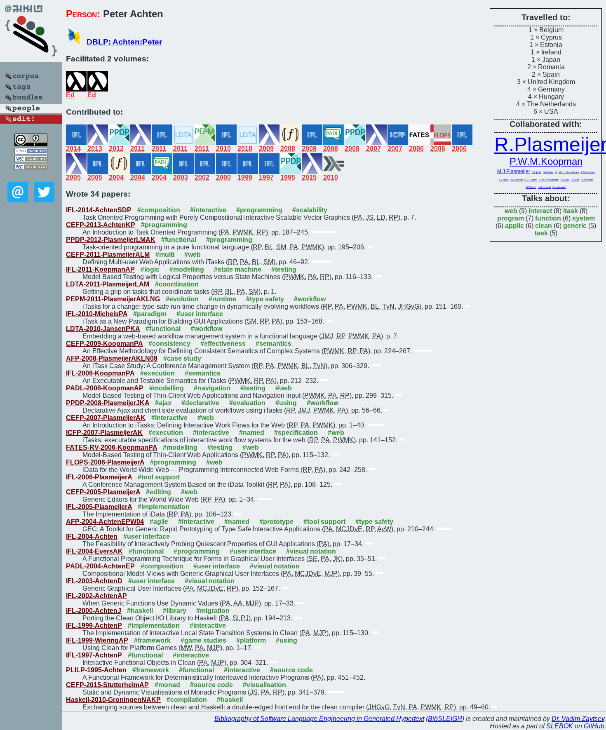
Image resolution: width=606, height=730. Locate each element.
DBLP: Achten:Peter (124, 42)
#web (192, 254)
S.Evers (565, 179)
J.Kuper (575, 179)
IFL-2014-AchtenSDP (99, 210)
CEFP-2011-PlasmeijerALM (108, 254)
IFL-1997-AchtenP (94, 655)
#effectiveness (223, 343)
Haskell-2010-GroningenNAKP (113, 699)
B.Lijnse (536, 172)
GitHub (594, 726)
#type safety (265, 299)
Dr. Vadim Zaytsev (578, 718)
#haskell (140, 610)
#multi (164, 254)
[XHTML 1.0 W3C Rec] (30, 159)
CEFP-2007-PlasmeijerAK (106, 417)
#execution (157, 373)
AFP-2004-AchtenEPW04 (105, 521)
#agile (159, 521)
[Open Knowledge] (30, 151)
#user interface (199, 313)
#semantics (273, 343)
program (510, 218)
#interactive (208, 210)
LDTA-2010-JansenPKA (103, 328)
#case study (182, 358)
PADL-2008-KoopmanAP (104, 388)
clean (543, 225)
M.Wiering (531, 187)
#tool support (159, 477)
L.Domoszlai (544, 187)
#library (174, 610)
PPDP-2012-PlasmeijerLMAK (110, 239)
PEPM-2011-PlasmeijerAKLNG (113, 299)
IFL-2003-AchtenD (94, 580)
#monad (167, 684)
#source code (291, 670)
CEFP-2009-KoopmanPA (104, 343)
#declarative (200, 402)
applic (514, 225)
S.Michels (548, 172)
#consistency (169, 343)
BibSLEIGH (445, 718)
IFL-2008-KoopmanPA (100, 373)
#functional (178, 239)
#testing (283, 269)
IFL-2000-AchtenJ (93, 610)
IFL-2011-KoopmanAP (100, 269)
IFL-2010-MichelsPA (96, 313)
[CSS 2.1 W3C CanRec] (30, 175)
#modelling (186, 269)
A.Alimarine (587, 179)
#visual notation (311, 551)
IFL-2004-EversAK (94, 551)
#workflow (310, 299)
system (583, 218)
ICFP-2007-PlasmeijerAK (104, 432)
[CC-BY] (30, 144)
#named (251, 432)
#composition (158, 210)
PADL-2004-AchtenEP (100, 566)
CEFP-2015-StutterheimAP (107, 684)
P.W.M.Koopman (546, 161)
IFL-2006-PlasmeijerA (99, 477)
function (548, 218)
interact (540, 210)
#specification (296, 432)
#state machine (237, 269)
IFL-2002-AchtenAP (96, 595)
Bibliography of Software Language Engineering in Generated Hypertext (319, 718)
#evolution (182, 299)
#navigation (212, 388)
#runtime (222, 299)
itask (570, 210)
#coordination (177, 284)
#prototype (276, 521)
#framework (152, 640)
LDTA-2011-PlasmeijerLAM (107, 284)
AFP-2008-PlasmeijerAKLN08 (111, 358)
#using (286, 402)
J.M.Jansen (516, 179)
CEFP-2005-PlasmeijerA (103, 491)
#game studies (203, 640)
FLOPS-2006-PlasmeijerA (105, 462)
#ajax (163, 402)
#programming (259, 210)
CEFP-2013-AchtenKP (100, 224)
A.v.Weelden (559, 187)
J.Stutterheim (587, 172)
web (511, 210)
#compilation (187, 699)
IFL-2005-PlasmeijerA (99, 506)
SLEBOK (559, 726)
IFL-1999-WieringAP (97, 640)
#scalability (309, 210)
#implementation (164, 506)
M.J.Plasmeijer (513, 171)
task (541, 233)
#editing (158, 491)
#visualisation (264, 684)
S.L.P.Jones (530, 179)
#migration (213, 610)
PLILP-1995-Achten (96, 670)
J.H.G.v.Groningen (549, 179)
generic (575, 225)
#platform (251, 640)
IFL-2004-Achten (91, 536)
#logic (150, 269)
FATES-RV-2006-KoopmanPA (111, 447)
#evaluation (247, 402)
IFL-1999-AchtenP (94, 625)
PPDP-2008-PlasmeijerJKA (107, 402)
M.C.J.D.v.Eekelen (569, 172)
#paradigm (150, 313)
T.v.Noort (504, 179)
